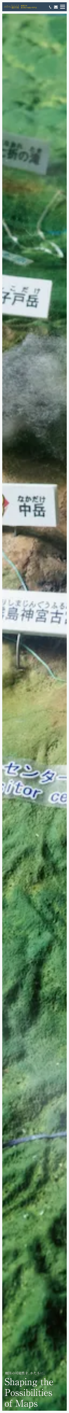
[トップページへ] (11, 6)
